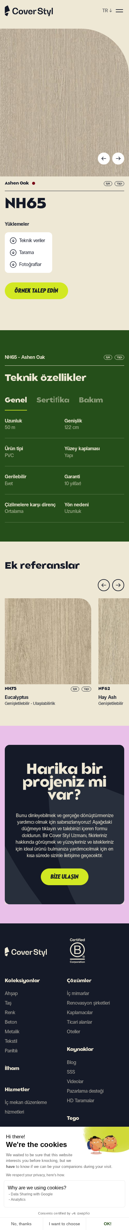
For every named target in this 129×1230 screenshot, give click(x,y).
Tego (73, 1118)
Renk (10, 1012)
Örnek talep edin (36, 291)
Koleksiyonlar (22, 981)
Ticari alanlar (79, 1022)
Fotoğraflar (30, 264)
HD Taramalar (80, 1100)
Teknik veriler (32, 240)
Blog (71, 1062)
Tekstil (11, 1041)
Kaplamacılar (80, 1012)
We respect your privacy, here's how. (35, 1175)
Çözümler (79, 981)
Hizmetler (17, 1090)
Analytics (18, 1199)
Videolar (75, 1081)
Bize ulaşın (65, 877)
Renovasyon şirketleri (88, 1003)
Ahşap (11, 993)
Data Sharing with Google (32, 1194)
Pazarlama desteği (85, 1091)
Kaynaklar (80, 1049)
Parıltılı (11, 1051)
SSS (71, 1072)
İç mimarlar (78, 993)
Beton (11, 1022)
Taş (8, 1003)
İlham (12, 1068)
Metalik (12, 1031)
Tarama (26, 252)
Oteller (73, 1031)
